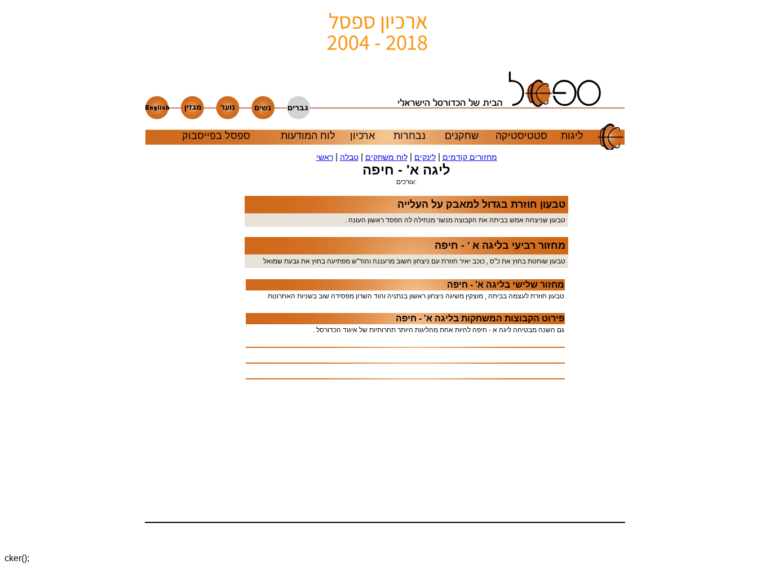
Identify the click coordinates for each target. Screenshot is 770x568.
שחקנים (462, 135)
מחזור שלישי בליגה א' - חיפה (505, 284)
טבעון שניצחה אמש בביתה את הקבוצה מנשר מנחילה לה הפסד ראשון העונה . (455, 220)
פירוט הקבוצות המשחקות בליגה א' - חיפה (480, 318)
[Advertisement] (211, 351)
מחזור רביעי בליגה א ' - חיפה (500, 245)
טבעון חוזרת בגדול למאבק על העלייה (481, 204)
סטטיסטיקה (521, 135)
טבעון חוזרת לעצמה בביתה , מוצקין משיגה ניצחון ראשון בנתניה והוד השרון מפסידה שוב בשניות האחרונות (416, 296)
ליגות (572, 135)
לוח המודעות (308, 135)
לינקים (425, 157)
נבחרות (409, 135)
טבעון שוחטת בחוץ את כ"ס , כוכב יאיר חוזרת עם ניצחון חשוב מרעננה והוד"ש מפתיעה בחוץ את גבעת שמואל (414, 261)
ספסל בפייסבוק (216, 135)
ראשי (324, 157)
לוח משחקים (386, 157)
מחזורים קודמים (469, 157)
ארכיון (362, 135)
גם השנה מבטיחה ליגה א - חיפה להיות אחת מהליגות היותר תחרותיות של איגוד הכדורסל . (438, 330)
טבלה (349, 157)
